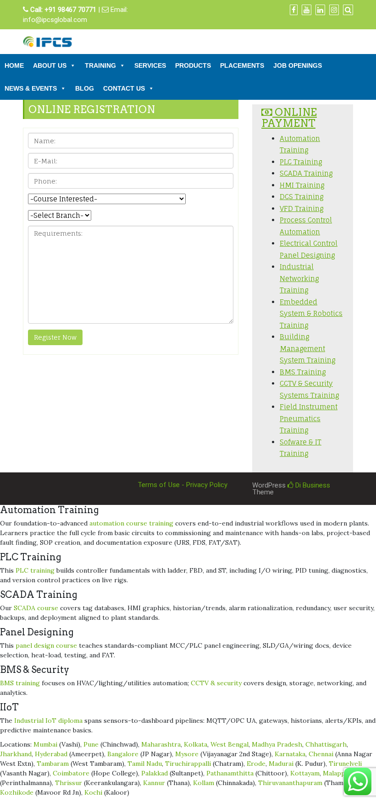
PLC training (35, 570)
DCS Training (301, 196)
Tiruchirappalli (188, 763)
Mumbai (45, 744)
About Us (49, 65)
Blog (84, 88)
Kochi (93, 792)
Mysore (187, 754)
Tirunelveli (345, 763)
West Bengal (229, 744)
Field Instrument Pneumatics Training (308, 418)
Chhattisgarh (326, 744)
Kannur (154, 783)
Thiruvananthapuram (290, 783)
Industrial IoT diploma (48, 720)
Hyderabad (51, 754)
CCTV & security (216, 683)
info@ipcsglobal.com (55, 20)
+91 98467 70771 (70, 9)
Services (150, 65)
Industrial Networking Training (299, 278)
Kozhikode (16, 792)
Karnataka (290, 754)
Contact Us (124, 88)
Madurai (281, 763)
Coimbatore (71, 773)
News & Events (31, 88)
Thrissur (68, 783)
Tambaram (53, 763)
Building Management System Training (307, 348)
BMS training (20, 683)
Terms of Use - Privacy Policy (182, 485)
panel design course (46, 645)
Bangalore (122, 754)
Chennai (321, 754)
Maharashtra (161, 744)
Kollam (203, 783)
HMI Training (302, 185)
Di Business (311, 485)
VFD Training (301, 208)
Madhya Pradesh (277, 744)
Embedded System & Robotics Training (311, 314)
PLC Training (301, 161)
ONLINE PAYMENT (289, 117)
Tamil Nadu (144, 763)
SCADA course (36, 608)
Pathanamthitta (230, 773)
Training (100, 65)
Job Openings (297, 65)
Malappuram (342, 773)
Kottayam (305, 773)
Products (193, 65)
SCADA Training (306, 173)
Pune (91, 744)
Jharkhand (16, 754)
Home (14, 65)
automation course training (131, 523)
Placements (242, 65)
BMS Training (303, 372)
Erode (256, 763)
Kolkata (195, 744)
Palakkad (154, 773)
